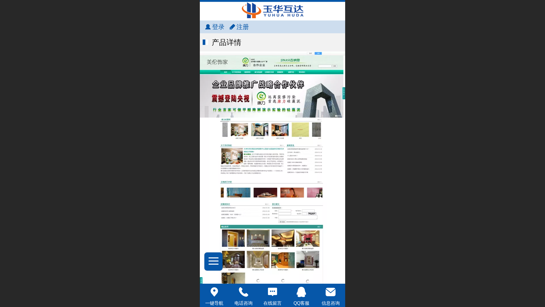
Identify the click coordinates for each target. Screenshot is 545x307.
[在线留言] (272, 292)
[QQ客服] (301, 292)
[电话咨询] (243, 292)
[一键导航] (214, 292)
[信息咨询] (330, 292)
